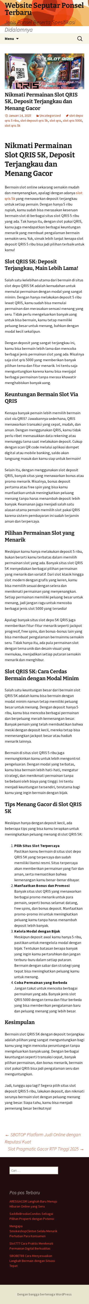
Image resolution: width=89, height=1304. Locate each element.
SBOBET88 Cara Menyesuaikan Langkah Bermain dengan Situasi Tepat (32, 1261)
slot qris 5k (12, 125)
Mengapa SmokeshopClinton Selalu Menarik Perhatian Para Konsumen (33, 1231)
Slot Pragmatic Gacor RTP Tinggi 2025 (46, 1149)
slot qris (55, 120)
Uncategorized (50, 115)
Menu (9, 38)
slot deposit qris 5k (34, 120)
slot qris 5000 (72, 120)
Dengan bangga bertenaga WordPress (44, 1294)
